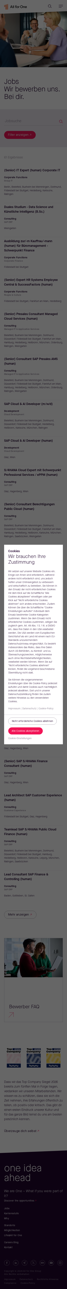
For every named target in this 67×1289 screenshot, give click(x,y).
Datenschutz (29, 708)
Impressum (14, 708)
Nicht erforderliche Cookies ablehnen (32, 721)
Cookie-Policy (46, 708)
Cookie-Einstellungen (20, 738)
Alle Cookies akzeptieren (25, 731)
